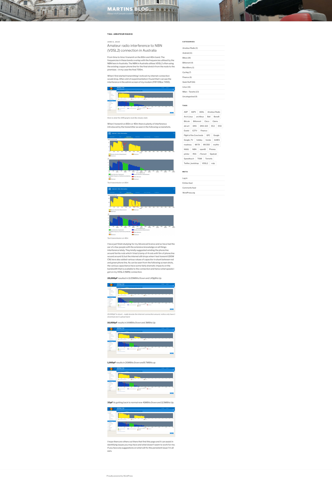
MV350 (206, 144)
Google (216, 135)
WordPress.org (188, 193)
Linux (184, 87)
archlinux (200, 116)
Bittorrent (186, 63)
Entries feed (187, 183)
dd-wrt (186, 126)
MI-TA (197, 144)
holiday (199, 140)
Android (185, 53)
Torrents (208, 158)
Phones (212, 149)
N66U (186, 149)
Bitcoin (187, 121)
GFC (208, 135)
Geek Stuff (186, 82)
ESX (220, 126)
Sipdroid (213, 154)
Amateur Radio (188, 48)
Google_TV (188, 140)
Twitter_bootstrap (191, 163)
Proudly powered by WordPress (120, 476)
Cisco (207, 121)
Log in (184, 178)
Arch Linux (188, 116)
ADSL (201, 112)
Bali (208, 116)
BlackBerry (187, 67)
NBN (194, 149)
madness (188, 144)
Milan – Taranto (188, 92)
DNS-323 (204, 126)
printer (186, 154)
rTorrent (203, 154)
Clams (215, 121)
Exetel (186, 130)
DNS (195, 126)
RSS (194, 154)
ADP (186, 112)
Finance (185, 77)
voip (213, 163)
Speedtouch (189, 158)
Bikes (184, 58)
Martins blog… (130, 9)
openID (203, 149)
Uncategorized (188, 96)
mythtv (216, 144)
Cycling (185, 72)
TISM (199, 158)
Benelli (216, 116)
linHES (217, 140)
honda (208, 140)
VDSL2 (205, 163)
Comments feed (189, 188)
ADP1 (193, 112)
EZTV (194, 130)
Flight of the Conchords (193, 135)
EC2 (213, 126)
